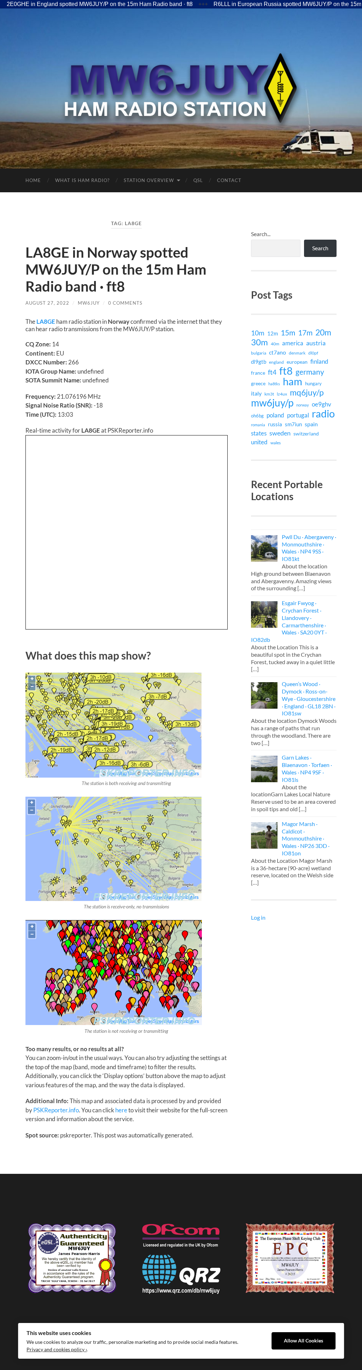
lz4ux (282, 393)
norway (302, 405)
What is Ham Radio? (82, 180)
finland (319, 361)
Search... (260, 233)
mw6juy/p (272, 402)
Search (320, 248)
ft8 (286, 371)
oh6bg (257, 415)
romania (258, 424)
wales (275, 442)
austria (316, 343)
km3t (269, 394)
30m (259, 342)
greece (258, 383)
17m (305, 332)
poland (275, 415)
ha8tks (274, 383)
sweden (280, 433)
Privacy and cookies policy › (57, 1349)
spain (311, 424)
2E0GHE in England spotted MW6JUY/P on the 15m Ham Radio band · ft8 (100, 4)
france (258, 373)
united (259, 442)
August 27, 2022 (47, 303)
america (292, 343)
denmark (297, 353)
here (121, 1110)
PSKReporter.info (56, 1110)
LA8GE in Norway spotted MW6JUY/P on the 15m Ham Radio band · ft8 (115, 269)
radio (323, 413)
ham (292, 381)
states (259, 433)
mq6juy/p (307, 392)
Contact (229, 180)
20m (323, 332)
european (297, 362)
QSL (198, 180)
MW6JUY (89, 303)
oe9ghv (321, 404)
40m (275, 343)
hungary (313, 383)
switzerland (306, 434)
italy (256, 393)
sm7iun (293, 424)
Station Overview (149, 180)
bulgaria (258, 353)
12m (272, 333)
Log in (258, 917)
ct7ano (277, 352)
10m (257, 333)
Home (33, 180)
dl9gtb (258, 361)
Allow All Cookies (303, 1340)
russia (275, 424)
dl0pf (313, 352)
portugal (298, 415)
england (276, 362)
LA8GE (45, 321)
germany (310, 372)
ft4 (272, 372)
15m (288, 332)
